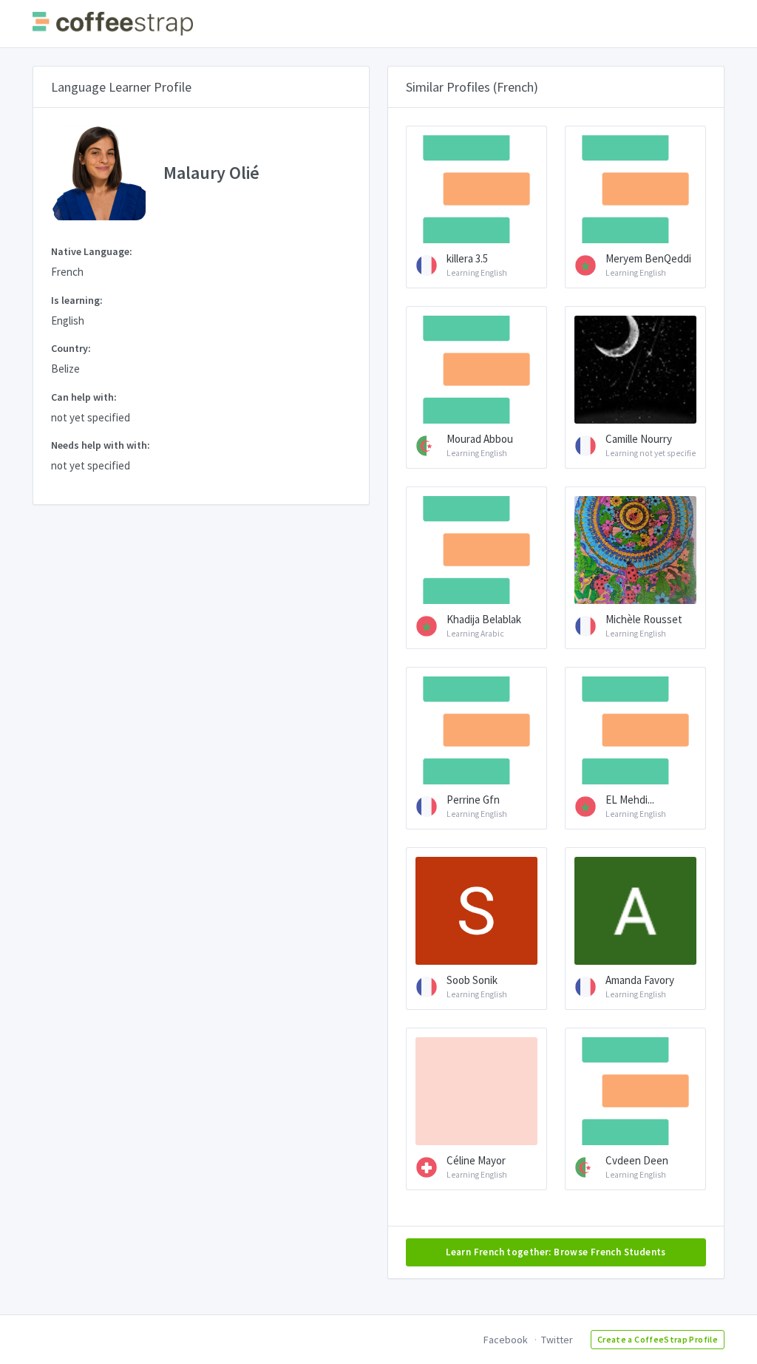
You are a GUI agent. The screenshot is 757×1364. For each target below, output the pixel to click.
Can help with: (84, 397)
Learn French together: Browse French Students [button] (556, 1252)
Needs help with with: (100, 445)
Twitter (557, 1339)
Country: (71, 348)
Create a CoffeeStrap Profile (657, 1339)
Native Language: (91, 251)
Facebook (505, 1339)
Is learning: (77, 300)
